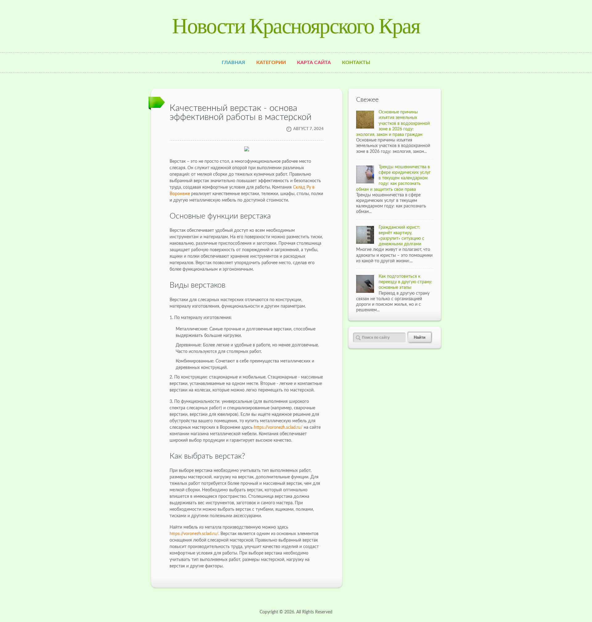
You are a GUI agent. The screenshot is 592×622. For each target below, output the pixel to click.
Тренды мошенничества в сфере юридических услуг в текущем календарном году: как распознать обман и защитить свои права (393, 178)
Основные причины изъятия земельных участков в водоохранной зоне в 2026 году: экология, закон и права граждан (393, 123)
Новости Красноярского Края (296, 26)
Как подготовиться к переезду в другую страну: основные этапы (405, 282)
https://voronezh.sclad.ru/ (278, 427)
